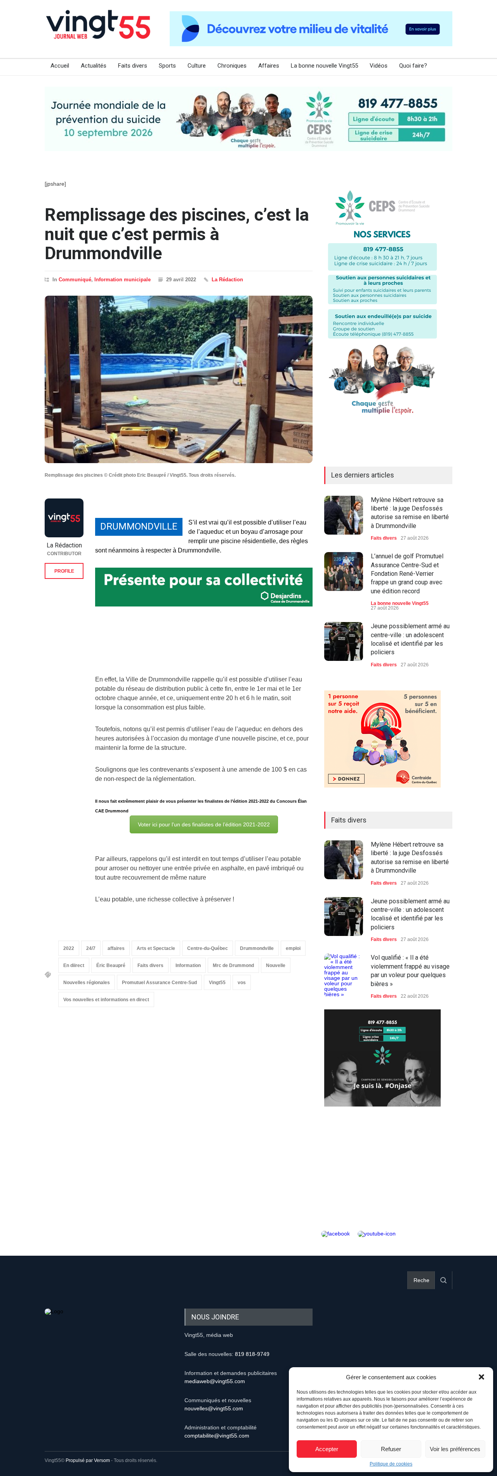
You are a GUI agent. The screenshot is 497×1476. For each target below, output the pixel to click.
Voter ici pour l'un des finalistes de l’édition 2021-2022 (204, 824)
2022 (68, 948)
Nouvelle (275, 965)
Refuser (391, 1449)
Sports (167, 65)
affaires (116, 948)
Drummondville (257, 948)
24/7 (91, 948)
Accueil (59, 65)
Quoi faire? (413, 65)
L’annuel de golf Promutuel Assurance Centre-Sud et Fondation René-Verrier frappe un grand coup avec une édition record (407, 573)
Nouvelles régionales (86, 982)
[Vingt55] (99, 33)
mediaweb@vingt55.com (214, 1381)
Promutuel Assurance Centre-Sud (159, 982)
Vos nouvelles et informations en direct (106, 999)
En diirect (73, 965)
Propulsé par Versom (88, 1460)
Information (188, 965)
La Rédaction (227, 279)
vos (242, 982)
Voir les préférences (455, 1449)
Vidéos (379, 65)
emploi (293, 948)
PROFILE (64, 571)
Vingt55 (217, 982)
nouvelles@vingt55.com (213, 1408)
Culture (197, 65)
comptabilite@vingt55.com (216, 1435)
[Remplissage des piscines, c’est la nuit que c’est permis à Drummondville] (179, 380)
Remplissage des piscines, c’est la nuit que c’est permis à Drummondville (177, 233)
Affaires (268, 65)
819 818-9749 (252, 1354)
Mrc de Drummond (233, 965)
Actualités (93, 65)
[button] (481, 1377)
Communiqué (75, 279)
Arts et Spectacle (156, 948)
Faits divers (132, 65)
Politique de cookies (391, 1464)
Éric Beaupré (110, 965)
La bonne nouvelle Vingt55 (324, 65)
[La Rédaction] (64, 517)
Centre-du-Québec (207, 948)
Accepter (326, 1449)
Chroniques (232, 65)
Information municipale (122, 279)
